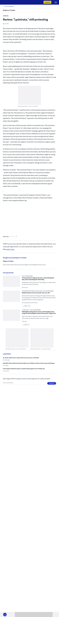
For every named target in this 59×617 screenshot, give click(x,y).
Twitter (13, 236)
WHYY (6, 2)
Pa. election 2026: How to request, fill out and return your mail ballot (21, 358)
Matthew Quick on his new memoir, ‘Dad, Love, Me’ (36, 293)
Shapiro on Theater (9, 10)
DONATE (47, 2)
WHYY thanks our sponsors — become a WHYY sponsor (28, 106)
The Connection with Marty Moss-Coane (32, 291)
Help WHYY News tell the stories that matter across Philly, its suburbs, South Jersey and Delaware (29, 363)
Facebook (9, 236)
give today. (11, 249)
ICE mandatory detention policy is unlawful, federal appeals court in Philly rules (24, 368)
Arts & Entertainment (9, 6)
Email (16, 236)
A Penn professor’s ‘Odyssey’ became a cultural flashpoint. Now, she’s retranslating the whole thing (38, 278)
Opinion (5, 16)
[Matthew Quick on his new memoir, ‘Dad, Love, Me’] (11, 297)
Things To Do (26, 309)
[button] (5, 614)
